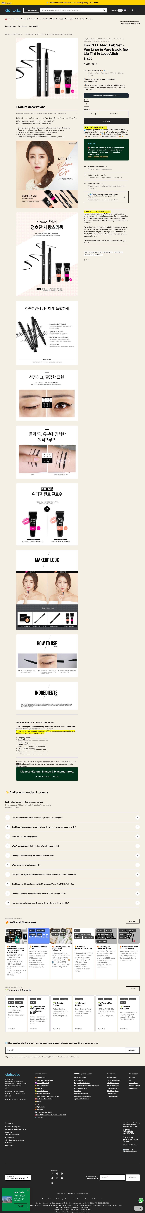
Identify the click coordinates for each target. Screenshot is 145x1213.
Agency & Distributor (81, 1099)
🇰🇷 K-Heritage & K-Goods (43, 1112)
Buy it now (106, 121)
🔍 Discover (39, 1117)
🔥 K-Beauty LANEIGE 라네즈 (38, 947)
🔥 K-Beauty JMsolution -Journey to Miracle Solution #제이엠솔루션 (15, 949)
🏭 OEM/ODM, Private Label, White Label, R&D (50, 1115)
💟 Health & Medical (42, 1083)
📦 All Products (40, 1077)
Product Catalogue (80, 1088)
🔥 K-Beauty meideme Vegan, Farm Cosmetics (61, 948)
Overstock (77, 1091)
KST (12, 1094)
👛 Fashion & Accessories (43, 1099)
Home (7, 34)
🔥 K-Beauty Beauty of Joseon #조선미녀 (129, 947)
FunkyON (8, 1143)
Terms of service (134, 1085)
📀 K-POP (38, 1101)
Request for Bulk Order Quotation (106, 95)
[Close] (28, 1190)
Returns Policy (133, 1088)
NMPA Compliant (113, 1088)
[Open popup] (106, 70)
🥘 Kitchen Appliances (43, 1093)
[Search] (104, 10)
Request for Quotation (82, 1083)
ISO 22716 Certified (113, 1080)
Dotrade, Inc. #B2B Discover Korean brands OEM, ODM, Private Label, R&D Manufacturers (16, 1084)
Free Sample (78, 1080)
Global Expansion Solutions (14, 1140)
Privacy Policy (133, 1083)
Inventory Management (13, 1127)
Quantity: (87, 109)
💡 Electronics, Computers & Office (47, 1096)
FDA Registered (112, 1077)
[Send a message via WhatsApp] (141, 1200)
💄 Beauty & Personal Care (44, 1080)
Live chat (132, 1077)
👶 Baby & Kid (39, 1088)
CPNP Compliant (112, 1091)
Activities (8, 1132)
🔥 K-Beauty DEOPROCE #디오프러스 (83, 948)
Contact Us (9, 1145)
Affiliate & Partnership (12, 1135)
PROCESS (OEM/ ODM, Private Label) (86, 1085)
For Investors (9, 1137)
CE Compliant (112, 1093)
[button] (132, 10)
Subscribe (132, 1177)
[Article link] (16, 954)
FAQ (130, 1080)
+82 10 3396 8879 (134, 23)
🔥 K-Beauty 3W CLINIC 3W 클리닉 (104, 947)
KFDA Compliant (112, 1096)
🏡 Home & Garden (41, 1091)
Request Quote (21, 1205)
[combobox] (73, 10)
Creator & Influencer (81, 1093)
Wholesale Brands (80, 1077)
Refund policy (61, 1193)
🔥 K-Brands (39, 1109)
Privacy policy (71, 1193)
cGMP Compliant (113, 1083)
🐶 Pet (37, 1104)
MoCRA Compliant (113, 1085)
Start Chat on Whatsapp (98, 156)
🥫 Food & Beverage (42, 1085)
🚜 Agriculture (40, 1107)
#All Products (17, 34)
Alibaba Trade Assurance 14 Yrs (16, 1129)
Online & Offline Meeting (82, 1096)
